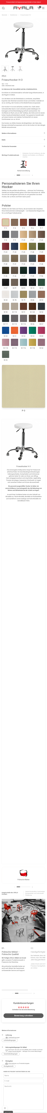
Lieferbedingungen (10, 1040)
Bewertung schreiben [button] (23, 1016)
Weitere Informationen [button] (9, 133)
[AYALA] (23, 8)
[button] (3, 8)
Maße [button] (3, 140)
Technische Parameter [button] (9, 146)
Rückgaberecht (8, 1066)
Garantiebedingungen (11, 1054)
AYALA (4, 76)
